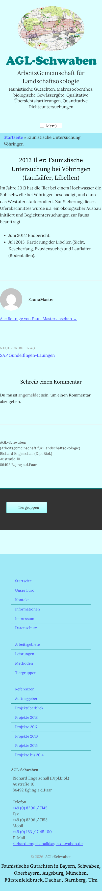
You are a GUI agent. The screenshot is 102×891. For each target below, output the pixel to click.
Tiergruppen (25, 672)
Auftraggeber (26, 698)
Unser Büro (24, 590)
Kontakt (22, 599)
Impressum (24, 618)
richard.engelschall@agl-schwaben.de (48, 843)
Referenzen (24, 689)
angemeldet (29, 394)
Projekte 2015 (26, 745)
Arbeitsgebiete (27, 644)
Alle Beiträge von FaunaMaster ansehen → (38, 318)
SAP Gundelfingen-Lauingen (27, 355)
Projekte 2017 (26, 726)
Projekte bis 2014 (29, 754)
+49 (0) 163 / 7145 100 (32, 831)
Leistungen (24, 653)
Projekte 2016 (26, 736)
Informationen (27, 609)
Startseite (13, 137)
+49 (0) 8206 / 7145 (30, 807)
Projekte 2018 (26, 717)
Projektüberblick (29, 708)
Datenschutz (26, 627)
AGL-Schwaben (51, 60)
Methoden (24, 663)
